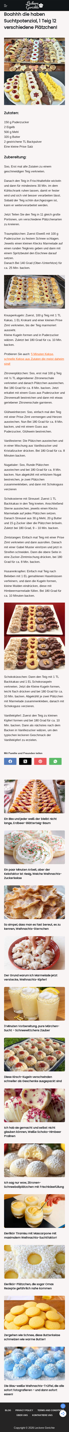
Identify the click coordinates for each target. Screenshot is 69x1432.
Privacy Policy (24, 1410)
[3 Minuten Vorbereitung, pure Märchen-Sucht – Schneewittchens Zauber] (34, 1004)
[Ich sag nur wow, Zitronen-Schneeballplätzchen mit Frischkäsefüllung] (34, 1160)
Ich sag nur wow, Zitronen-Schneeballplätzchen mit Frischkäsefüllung (34, 1185)
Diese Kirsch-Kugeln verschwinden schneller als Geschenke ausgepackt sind (33, 1079)
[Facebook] (10, 761)
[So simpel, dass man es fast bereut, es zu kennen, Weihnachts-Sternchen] (34, 902)
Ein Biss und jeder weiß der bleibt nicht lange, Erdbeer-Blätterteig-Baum (30, 821)
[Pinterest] (40, 761)
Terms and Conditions (51, 1410)
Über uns (22, 1415)
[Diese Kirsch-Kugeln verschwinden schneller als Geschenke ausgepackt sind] (34, 1054)
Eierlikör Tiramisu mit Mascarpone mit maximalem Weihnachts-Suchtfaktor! (30, 1235)
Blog (8, 1410)
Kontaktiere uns (42, 1415)
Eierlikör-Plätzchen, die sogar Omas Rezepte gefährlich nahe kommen (29, 1286)
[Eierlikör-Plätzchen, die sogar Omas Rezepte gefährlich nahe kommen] (34, 1262)
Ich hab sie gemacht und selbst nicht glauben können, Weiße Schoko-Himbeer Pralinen (32, 1132)
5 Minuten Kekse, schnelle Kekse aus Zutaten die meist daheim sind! (34, 359)
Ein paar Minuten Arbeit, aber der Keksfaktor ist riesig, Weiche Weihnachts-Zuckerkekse (33, 874)
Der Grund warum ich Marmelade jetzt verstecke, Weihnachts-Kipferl (31, 977)
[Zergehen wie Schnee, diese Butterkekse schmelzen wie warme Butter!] (34, 1312)
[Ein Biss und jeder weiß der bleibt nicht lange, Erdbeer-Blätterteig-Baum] (34, 796)
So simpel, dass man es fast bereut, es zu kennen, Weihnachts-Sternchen (32, 927)
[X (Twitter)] (25, 761)
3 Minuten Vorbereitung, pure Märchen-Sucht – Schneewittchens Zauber (31, 1028)
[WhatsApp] (55, 761)
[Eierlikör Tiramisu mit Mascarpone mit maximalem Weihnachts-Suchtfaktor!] (34, 1211)
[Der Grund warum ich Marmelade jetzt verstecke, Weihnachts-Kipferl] (34, 953)
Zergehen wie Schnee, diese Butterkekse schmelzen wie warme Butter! (32, 1337)
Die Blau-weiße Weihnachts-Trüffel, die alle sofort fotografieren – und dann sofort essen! (34, 1390)
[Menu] (5, 5)
